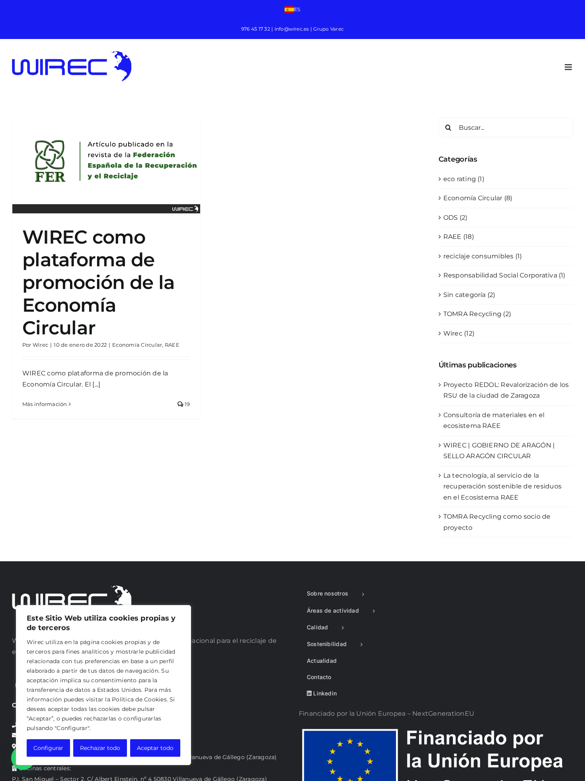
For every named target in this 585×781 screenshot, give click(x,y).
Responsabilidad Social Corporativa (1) (504, 275)
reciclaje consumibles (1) (482, 256)
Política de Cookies (139, 699)
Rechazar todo (100, 748)
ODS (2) (455, 217)
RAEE (172, 345)
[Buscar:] (506, 127)
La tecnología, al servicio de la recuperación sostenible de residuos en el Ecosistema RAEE (502, 486)
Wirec (40, 345)
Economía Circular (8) (478, 198)
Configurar (48, 748)
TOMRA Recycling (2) (477, 314)
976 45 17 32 (255, 29)
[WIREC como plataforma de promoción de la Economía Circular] (106, 165)
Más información (44, 404)
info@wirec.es (292, 29)
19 (186, 404)
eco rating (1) (463, 179)
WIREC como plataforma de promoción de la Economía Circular (98, 282)
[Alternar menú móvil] (569, 67)
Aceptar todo (155, 748)
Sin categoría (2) (469, 295)
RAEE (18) (458, 236)
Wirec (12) (458, 333)
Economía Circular (137, 345)
